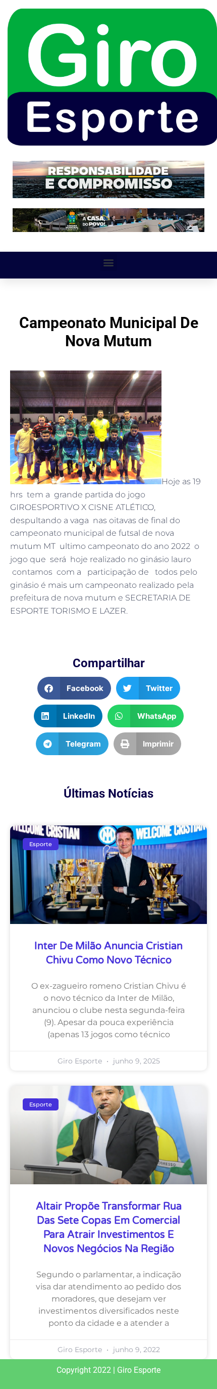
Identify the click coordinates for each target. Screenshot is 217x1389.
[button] (108, 262)
